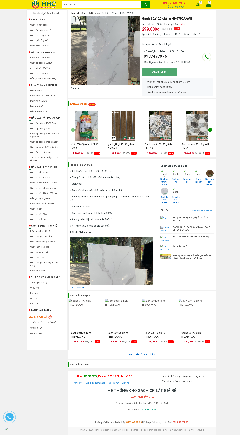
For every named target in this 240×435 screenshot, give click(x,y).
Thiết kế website (175, 430)
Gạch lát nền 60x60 (39, 214)
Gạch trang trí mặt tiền (41, 236)
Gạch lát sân (36, 209)
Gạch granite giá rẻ (39, 46)
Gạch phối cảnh (38, 270)
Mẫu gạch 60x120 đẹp (43, 52)
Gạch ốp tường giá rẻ (40, 30)
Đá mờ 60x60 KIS (38, 111)
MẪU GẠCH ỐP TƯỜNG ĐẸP (45, 118)
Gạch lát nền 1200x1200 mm (43, 193)
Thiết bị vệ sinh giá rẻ (40, 282)
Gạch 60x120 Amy (39, 73)
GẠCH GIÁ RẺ (38, 19)
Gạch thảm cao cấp (39, 247)
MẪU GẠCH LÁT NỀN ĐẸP (44, 167)
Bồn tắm (34, 303)
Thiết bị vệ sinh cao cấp (45, 277)
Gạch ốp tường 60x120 (41, 63)
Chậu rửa (34, 288)
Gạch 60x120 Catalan (40, 57)
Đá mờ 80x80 (36, 90)
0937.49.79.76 (175, 3)
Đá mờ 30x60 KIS (38, 101)
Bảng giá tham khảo (95, 383)
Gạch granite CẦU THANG (42, 203)
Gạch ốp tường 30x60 (40, 128)
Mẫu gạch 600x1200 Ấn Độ (43, 78)
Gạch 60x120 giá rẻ (39, 35)
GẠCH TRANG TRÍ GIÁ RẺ (44, 226)
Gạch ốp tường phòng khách (44, 142)
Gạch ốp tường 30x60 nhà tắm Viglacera (45, 135)
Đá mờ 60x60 (36, 106)
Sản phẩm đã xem (41, 310)
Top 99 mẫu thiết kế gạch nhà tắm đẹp (44, 159)
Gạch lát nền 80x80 (39, 172)
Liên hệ (125, 383)
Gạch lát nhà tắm (38, 219)
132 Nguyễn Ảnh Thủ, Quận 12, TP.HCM (167, 62)
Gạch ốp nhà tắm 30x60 (41, 152)
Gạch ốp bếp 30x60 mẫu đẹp (44, 147)
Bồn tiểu (34, 293)
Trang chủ (77, 383)
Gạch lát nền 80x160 (40, 177)
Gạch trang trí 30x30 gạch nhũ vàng (44, 264)
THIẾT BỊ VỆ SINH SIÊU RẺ (43, 322)
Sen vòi (34, 298)
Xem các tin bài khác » (201, 210)
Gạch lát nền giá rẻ (39, 25)
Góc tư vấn (113, 383)
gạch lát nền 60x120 (40, 68)
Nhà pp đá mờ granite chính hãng (43, 85)
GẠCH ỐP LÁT (37, 328)
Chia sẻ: (75, 88)
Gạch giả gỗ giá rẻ (39, 40)
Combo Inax (36, 333)
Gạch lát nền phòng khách (43, 188)
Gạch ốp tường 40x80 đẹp (43, 123)
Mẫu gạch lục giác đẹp (41, 231)
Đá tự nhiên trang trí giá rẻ (42, 241)
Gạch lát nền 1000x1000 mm (43, 183)
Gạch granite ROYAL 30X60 (43, 95)
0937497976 (155, 56)
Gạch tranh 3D (37, 257)
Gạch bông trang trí (39, 252)
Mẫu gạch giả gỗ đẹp (40, 198)
